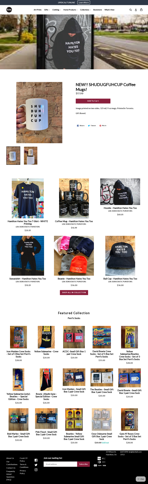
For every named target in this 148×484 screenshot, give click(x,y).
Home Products (71, 9)
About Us (10, 458)
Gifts (47, 9)
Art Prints (38, 10)
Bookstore (97, 10)
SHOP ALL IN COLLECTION (74, 292)
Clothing (57, 9)
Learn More (84, 2)
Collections (86, 9)
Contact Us (10, 468)
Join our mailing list (53, 458)
